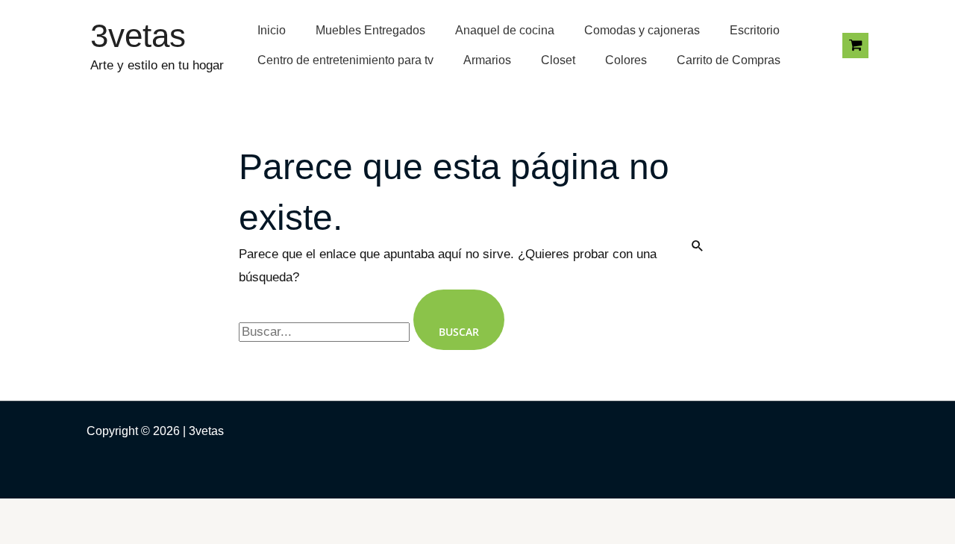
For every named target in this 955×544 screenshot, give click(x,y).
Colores (626, 60)
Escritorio (755, 30)
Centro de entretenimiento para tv (345, 60)
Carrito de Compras (728, 60)
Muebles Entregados (370, 30)
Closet (558, 60)
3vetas (138, 35)
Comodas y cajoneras (642, 30)
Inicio (271, 30)
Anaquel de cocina (504, 30)
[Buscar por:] (326, 332)
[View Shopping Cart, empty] (855, 45)
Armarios (487, 60)
